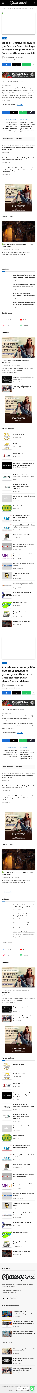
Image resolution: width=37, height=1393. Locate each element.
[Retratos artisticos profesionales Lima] (7, 498)
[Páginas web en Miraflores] (7, 623)
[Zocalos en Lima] (7, 436)
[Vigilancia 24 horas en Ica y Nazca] (7, 575)
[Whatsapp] (32, 1388)
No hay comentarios (8, 60)
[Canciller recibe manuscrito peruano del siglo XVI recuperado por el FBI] (7, 388)
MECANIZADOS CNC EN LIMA (23, 593)
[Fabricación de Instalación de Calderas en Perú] (7, 585)
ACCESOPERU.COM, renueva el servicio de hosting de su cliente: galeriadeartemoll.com (24, 1323)
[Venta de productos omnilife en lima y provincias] (7, 556)
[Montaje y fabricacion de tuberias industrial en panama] (7, 527)
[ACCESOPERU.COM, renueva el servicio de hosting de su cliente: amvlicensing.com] (7, 1314)
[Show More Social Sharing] (33, 64)
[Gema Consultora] (7, 508)
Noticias (5, 38)
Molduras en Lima (19, 444)
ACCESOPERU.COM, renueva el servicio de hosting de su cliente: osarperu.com (24, 1333)
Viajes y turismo (25, 1390)
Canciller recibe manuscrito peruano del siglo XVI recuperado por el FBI (22, 388)
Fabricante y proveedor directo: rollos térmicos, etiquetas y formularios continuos (23, 465)
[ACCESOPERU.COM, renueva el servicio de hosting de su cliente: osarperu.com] (7, 1333)
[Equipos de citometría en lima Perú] (7, 614)
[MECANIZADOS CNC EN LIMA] (7, 595)
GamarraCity (8, 892)
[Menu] (3, 3)
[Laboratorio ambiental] (7, 604)
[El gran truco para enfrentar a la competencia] (7, 379)
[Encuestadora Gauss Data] (7, 537)
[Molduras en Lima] (7, 446)
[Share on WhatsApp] (26, 64)
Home (11, 1390)
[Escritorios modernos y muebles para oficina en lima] (7, 546)
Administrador (10, 57)
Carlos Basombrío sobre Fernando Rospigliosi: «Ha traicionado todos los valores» (24, 286)
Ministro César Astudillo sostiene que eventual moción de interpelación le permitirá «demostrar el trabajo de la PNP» (18, 169)
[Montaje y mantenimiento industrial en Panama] (7, 517)
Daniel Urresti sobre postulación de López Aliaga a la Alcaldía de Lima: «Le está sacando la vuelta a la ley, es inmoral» (18, 147)
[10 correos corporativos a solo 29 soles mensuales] (18, 347)
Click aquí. (20, 104)
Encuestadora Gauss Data (21, 535)
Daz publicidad (18, 453)
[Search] (34, 3)
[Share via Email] (16, 64)
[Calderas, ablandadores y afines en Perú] (7, 566)
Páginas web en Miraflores (21, 621)
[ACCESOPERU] (18, 3)
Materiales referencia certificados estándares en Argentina (21, 486)
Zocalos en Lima (18, 434)
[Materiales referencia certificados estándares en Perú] (7, 477)
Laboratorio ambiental (20, 602)
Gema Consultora (19, 506)
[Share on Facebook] (6, 64)
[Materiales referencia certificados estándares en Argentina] (7, 486)
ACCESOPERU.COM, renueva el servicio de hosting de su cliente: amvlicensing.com (24, 1314)
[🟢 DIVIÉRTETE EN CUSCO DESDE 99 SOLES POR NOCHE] (18, 231)
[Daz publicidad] (7, 455)
